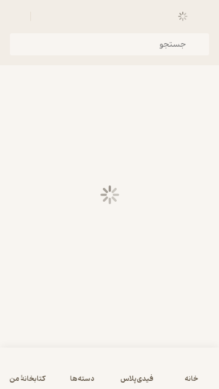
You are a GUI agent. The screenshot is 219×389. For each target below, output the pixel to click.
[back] (203, 16)
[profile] (16, 16)
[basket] (45, 16)
